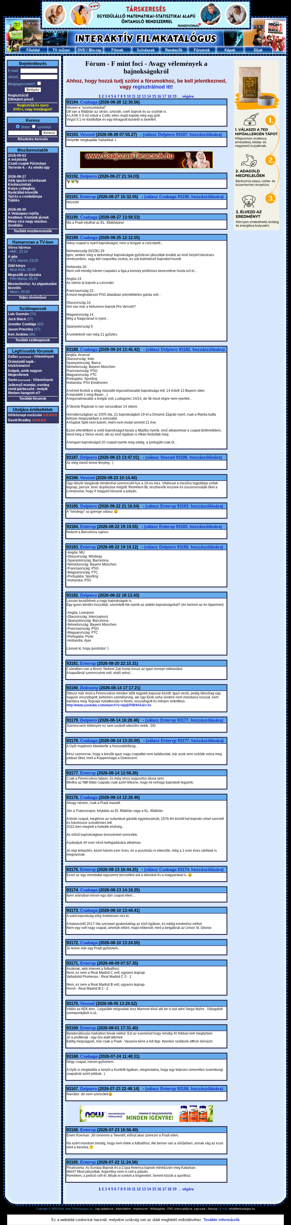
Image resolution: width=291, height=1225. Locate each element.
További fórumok (32, 399)
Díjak (258, 50)
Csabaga (88, 102)
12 (139, 96)
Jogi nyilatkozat (104, 1208)
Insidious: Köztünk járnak (28, 217)
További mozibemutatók (33, 231)
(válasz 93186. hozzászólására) (183, 457)
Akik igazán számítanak (27, 181)
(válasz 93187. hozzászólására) (182, 134)
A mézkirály (17, 160)
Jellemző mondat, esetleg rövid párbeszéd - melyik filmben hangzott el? (28, 389)
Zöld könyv (17, 266)
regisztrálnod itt (152, 87)
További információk (221, 1220)
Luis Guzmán (18, 314)
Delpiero (88, 176)
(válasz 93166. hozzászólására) (184, 1088)
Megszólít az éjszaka (24, 275)
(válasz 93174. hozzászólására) (184, 869)
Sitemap (212, 1208)
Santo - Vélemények (30, 380)
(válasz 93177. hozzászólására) (184, 720)
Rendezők (173, 50)
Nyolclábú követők (23, 192)
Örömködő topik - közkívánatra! (22, 364)
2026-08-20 (17, 210)
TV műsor (61, 50)
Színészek (146, 50)
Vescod (87, 134)
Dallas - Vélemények (31, 357)
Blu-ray (95, 50)
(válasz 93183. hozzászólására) (184, 506)
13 (144, 96)
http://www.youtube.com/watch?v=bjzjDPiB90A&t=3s (108, 705)
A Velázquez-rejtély (23, 213)
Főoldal (33, 50)
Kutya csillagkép (21, 188)
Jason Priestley (20, 329)
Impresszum (140, 1208)
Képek (230, 50)
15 (154, 96)
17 (164, 96)
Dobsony (89, 687)
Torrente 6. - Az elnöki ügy (29, 167)
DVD (81, 50)
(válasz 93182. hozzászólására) (185, 349)
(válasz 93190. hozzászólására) (184, 196)
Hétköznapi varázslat (25, 415)
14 (149, 96)
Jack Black (17, 319)
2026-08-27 (17, 177)
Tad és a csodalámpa (25, 196)
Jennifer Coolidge (22, 324)
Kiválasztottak (19, 185)
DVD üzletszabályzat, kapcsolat (186, 1208)
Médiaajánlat (157, 1208)
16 (159, 96)
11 (134, 96)
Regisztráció (18, 95)
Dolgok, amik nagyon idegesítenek (25, 373)
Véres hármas (19, 248)
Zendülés (15, 225)
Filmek (117, 50)
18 (169, 96)
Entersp (88, 196)
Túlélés (14, 200)
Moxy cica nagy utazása (27, 221)
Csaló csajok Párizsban (27, 164)
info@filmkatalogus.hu (242, 1208)
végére (188, 96)
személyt (43, 127)
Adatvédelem (123, 1208)
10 (129, 96)
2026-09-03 (17, 156)
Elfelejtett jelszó (21, 99)
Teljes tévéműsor (33, 298)
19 (174, 96)
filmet (25, 127)
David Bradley (19, 420)
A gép (12, 257)
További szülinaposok (32, 340)
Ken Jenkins (18, 334)
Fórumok (202, 50)
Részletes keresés (33, 139)
